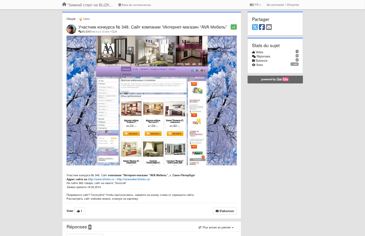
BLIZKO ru (89, 31)
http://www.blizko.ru (101, 179)
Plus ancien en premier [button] (217, 227)
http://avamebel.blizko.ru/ (133, 179)
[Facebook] (262, 27)
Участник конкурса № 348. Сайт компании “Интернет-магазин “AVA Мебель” (152, 27)
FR (256, 5)
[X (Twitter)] (255, 27)
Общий (71, 19)
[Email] (269, 27)
